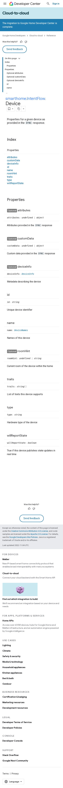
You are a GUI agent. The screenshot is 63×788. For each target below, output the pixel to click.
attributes (12, 157)
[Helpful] (21, 41)
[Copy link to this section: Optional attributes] (33, 210)
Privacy (15, 773)
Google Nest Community (15, 760)
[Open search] (48, 4)
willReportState (15, 183)
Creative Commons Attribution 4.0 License (29, 531)
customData (13, 160)
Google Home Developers (13, 35)
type (9, 180)
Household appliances (13, 667)
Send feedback (14, 49)
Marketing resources (13, 702)
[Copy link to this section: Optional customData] (37, 239)
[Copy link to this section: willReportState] (30, 436)
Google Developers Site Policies (23, 537)
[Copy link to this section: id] (12, 295)
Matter (5, 559)
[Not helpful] (26, 41)
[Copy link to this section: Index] (19, 140)
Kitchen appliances (12, 672)
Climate (6, 650)
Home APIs (8, 620)
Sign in (55, 3)
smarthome (16, 98)
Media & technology (12, 661)
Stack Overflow (10, 755)
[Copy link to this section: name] (18, 323)
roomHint (12, 173)
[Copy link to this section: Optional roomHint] (33, 351)
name (10, 170)
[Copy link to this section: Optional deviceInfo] (34, 267)
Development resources (15, 707)
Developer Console (12, 740)
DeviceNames (21, 330)
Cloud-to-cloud (15, 13)
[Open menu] (5, 3)
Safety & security (11, 656)
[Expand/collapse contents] (19, 58)
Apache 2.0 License (39, 534)
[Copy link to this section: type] (16, 407)
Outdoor (6, 683)
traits (10, 176)
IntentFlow (36, 98)
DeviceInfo (28, 274)
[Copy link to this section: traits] (17, 379)
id (8, 167)
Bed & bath (8, 678)
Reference (51, 35)
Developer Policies (12, 727)
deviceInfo (13, 163)
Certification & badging (14, 696)
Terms (5, 773)
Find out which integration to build (20, 599)
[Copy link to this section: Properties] (22, 150)
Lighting (6, 645)
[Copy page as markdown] (19, 108)
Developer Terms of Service (17, 722)
